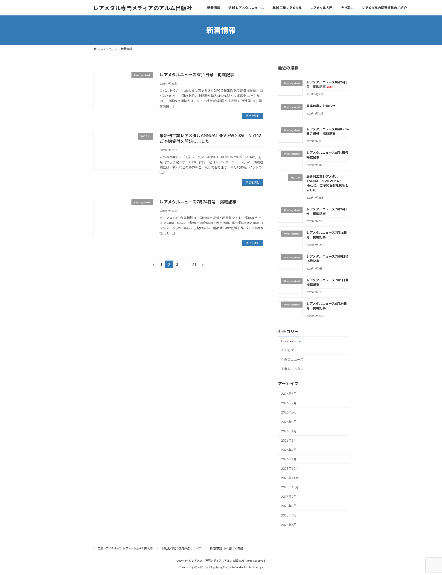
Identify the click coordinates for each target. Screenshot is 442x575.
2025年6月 (289, 525)
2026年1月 (289, 459)
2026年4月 (289, 431)
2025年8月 (289, 506)
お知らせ (287, 350)
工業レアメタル (292, 369)
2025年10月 (290, 487)
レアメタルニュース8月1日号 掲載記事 (197, 74)
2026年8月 (289, 394)
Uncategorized (291, 341)
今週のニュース (292, 359)
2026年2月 (289, 450)
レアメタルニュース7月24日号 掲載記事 (198, 201)
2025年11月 (290, 478)
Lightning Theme (221, 567)
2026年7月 (289, 403)
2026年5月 (289, 422)
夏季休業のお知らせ (320, 106)
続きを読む (252, 115)
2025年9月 (289, 497)
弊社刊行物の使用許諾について (181, 548)
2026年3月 (289, 440)
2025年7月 (289, 515)
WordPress (201, 567)
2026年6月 (289, 412)
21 (194, 265)
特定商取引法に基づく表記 (226, 548)
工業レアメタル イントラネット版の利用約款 (125, 548)
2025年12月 (290, 468)
